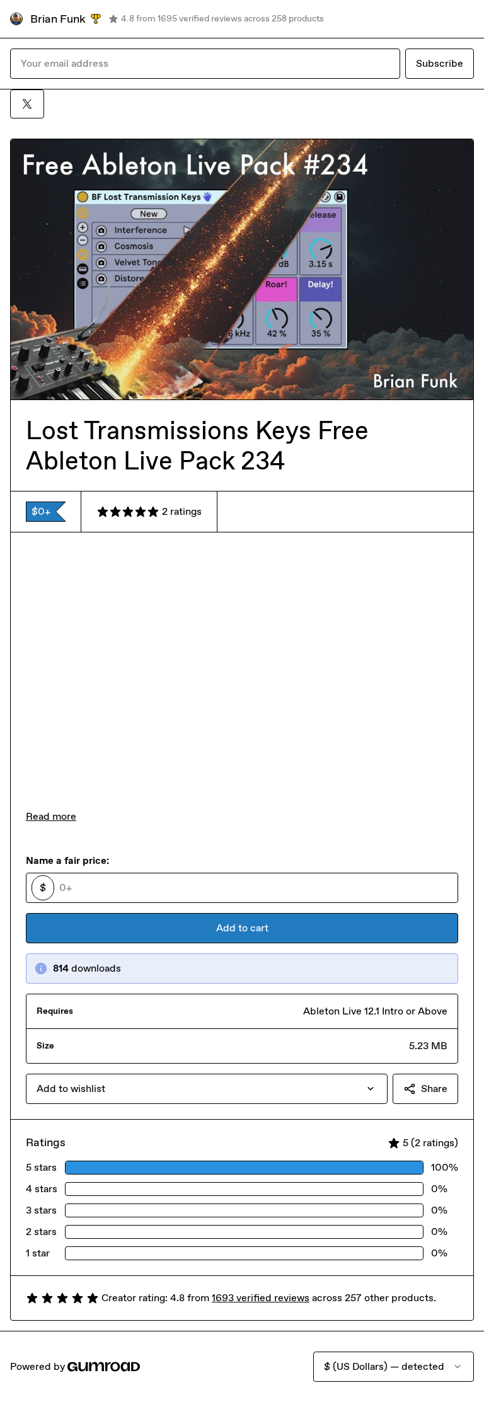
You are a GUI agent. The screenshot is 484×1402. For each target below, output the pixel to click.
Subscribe (439, 63)
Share (434, 1089)
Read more (51, 816)
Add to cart (242, 928)
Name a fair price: (67, 860)
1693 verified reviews (260, 1298)
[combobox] (207, 1089)
